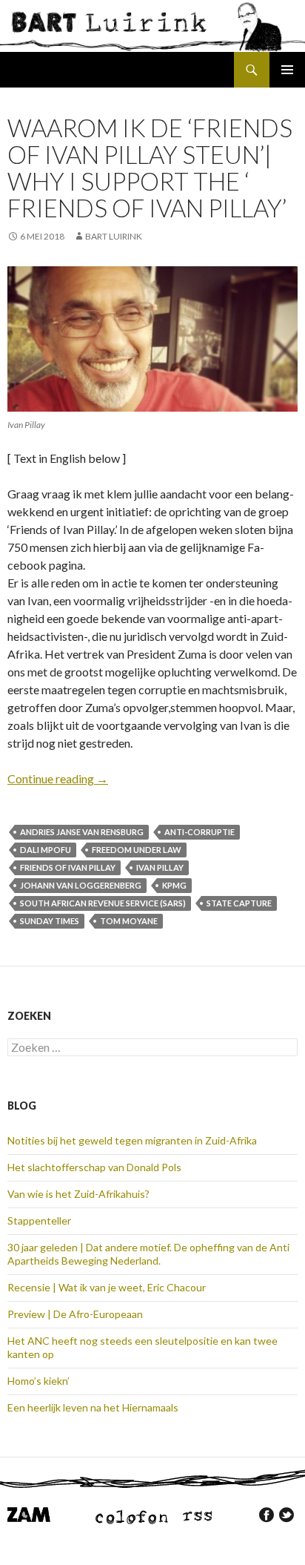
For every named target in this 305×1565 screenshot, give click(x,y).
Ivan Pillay (160, 867)
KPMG (174, 885)
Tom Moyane (129, 921)
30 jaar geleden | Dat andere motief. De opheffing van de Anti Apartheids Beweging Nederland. (148, 1254)
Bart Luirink (113, 236)
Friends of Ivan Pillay (67, 867)
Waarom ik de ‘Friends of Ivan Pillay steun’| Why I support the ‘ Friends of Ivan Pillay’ (149, 168)
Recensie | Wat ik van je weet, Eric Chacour (106, 1287)
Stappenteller (39, 1220)
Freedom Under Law (136, 849)
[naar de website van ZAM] (28, 1513)
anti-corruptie (199, 832)
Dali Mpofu (45, 849)
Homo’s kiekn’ (38, 1380)
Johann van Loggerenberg (80, 885)
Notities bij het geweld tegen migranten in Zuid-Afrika (132, 1140)
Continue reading (57, 778)
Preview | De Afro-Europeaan (75, 1314)
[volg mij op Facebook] (266, 1514)
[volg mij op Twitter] (286, 1514)
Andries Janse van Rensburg (82, 832)
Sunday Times (49, 921)
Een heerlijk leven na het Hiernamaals (92, 1407)
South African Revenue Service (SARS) (103, 903)
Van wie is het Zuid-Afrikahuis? (78, 1193)
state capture (239, 903)
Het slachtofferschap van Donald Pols (94, 1167)
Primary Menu (287, 70)
